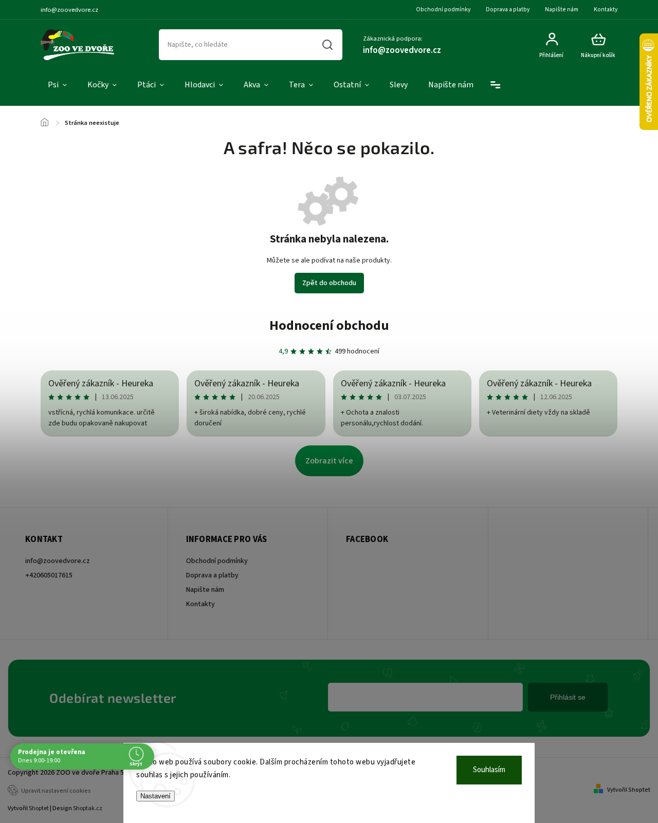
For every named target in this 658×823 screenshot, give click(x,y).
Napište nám (561, 9)
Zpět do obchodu (329, 283)
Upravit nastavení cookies (56, 791)
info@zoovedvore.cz (57, 561)
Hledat (328, 45)
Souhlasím (489, 769)
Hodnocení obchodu (329, 325)
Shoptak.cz (87, 808)
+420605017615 (48, 575)
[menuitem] (57, 85)
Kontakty (605, 9)
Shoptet (39, 808)
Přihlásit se (568, 697)
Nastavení (155, 796)
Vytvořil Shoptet (628, 789)
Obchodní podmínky (443, 9)
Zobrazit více (329, 460)
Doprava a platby (507, 9)
